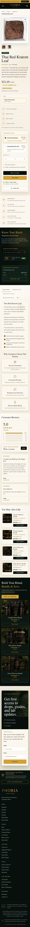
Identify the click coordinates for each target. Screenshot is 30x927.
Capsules (14, 11)
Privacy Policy (5, 867)
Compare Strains (6, 832)
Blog (3, 827)
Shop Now (24, 1)
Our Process (5, 884)
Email (5, 753)
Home (3, 11)
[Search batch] (24, 252)
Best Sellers (5, 817)
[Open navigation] (2, 6)
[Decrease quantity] (5, 159)
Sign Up (15, 761)
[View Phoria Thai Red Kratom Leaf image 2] (9, 47)
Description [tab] (6, 289)
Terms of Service (6, 864)
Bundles (4, 815)
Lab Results (5, 879)
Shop (8, 11)
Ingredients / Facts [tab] (8, 293)
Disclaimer (4, 872)
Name (5, 745)
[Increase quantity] (24, 159)
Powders (4, 809)
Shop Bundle (14, 624)
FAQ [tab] (18, 297)
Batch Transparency (7, 887)
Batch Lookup (5, 837)
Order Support (5, 857)
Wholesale (4, 894)
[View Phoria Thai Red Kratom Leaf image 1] (4, 47)
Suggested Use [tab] (16, 289)
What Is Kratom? (6, 829)
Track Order (5, 852)
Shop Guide (5, 840)
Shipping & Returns (6, 850)
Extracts (4, 812)
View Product (20, 525)
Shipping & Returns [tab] (8, 297)
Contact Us (4, 847)
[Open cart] (27, 6)
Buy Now (15, 177)
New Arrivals (5, 820)
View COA (16, 188)
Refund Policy (5, 870)
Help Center (5, 855)
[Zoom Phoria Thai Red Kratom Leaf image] (25, 19)
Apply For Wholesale (15, 781)
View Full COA (15, 278)
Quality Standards (6, 882)
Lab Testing (5, 835)
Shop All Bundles (10, 596)
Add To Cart (15, 173)
